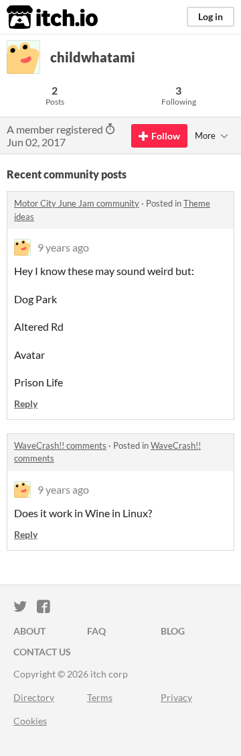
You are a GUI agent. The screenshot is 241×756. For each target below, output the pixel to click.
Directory (33, 697)
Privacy (176, 697)
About (29, 631)
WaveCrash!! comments (60, 445)
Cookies (30, 720)
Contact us (42, 651)
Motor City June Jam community (76, 203)
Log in (210, 16)
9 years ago (63, 247)
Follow (165, 136)
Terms (99, 697)
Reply (25, 403)
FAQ (96, 631)
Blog (173, 631)
